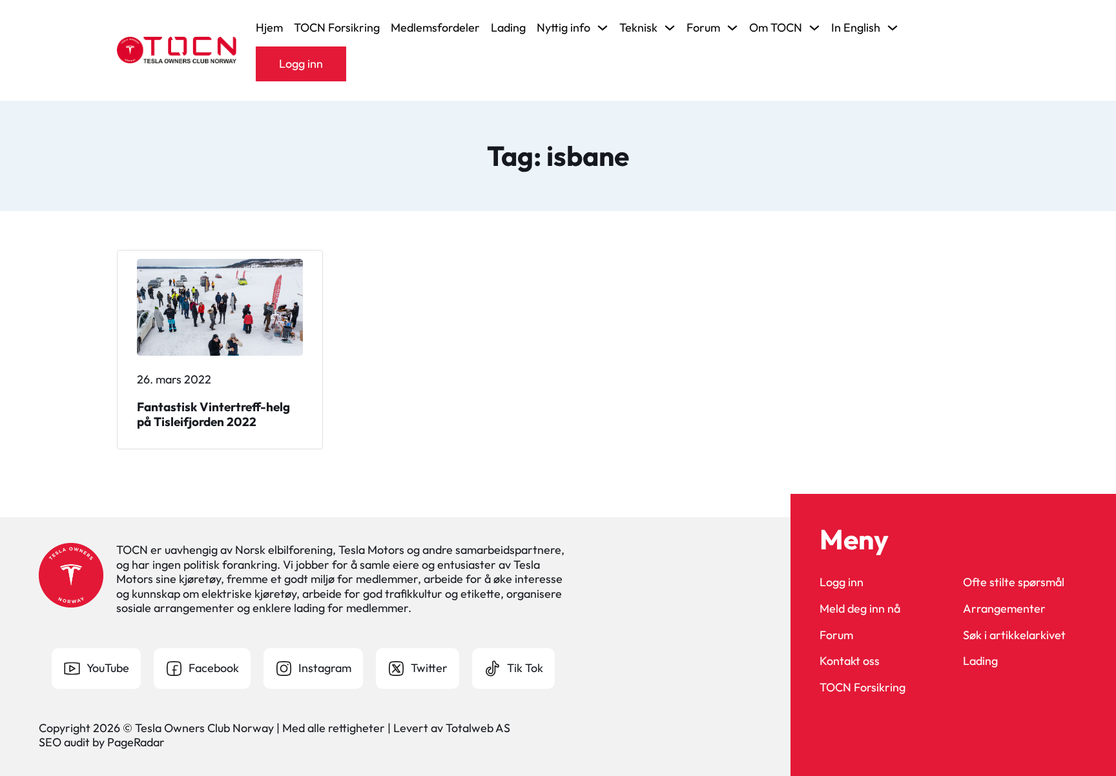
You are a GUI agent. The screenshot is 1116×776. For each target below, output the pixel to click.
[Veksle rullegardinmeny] (602, 28)
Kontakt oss (850, 661)
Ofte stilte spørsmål (1013, 582)
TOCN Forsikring (337, 28)
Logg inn (301, 63)
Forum (836, 635)
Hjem (269, 28)
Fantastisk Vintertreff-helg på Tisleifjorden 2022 (213, 414)
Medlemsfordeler (435, 28)
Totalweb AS (478, 727)
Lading (508, 28)
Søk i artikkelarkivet (1014, 635)
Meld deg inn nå (860, 609)
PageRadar (136, 742)
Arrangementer (1004, 609)
